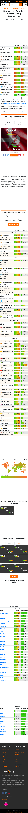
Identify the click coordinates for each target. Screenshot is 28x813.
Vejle (1, 631)
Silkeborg (3, 647)
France (17, 754)
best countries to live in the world (14, 112)
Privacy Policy (18, 812)
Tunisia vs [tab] (18, 543)
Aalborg (2, 623)
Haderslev (3, 678)
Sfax (1, 713)
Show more (14, 576)
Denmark (16, 8)
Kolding (2, 649)
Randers (2, 641)
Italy (16, 759)
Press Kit (4, 800)
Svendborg (3, 672)
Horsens (2, 644)
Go (20, 4)
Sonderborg (3, 670)
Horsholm (3, 652)
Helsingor (3, 662)
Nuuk (1, 675)
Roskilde (2, 636)
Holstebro (3, 654)
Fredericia (3, 659)
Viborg (2, 665)
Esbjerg (2, 629)
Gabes (2, 721)
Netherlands (18, 757)
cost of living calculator (8, 777)
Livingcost (20, 19)
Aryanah (2, 726)
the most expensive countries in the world (15, 103)
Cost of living (19, 1)
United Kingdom (19, 752)
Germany (17, 750)
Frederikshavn (4, 667)
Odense (2, 618)
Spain (16, 761)
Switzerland (18, 764)
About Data (9, 812)
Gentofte (3, 626)
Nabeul (2, 734)
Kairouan (3, 719)
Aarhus (2, 616)
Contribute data (13, 224)
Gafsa (2, 729)
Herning (2, 634)
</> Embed (14, 155)
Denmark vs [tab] (10, 543)
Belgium (17, 766)
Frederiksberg (4, 621)
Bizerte (2, 724)
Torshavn (3, 680)
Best (26, 1)
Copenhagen (4, 613)
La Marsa (3, 732)
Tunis (1, 711)
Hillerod (2, 657)
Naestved (3, 639)
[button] (4, 155)
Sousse (2, 716)
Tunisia (22, 8)
